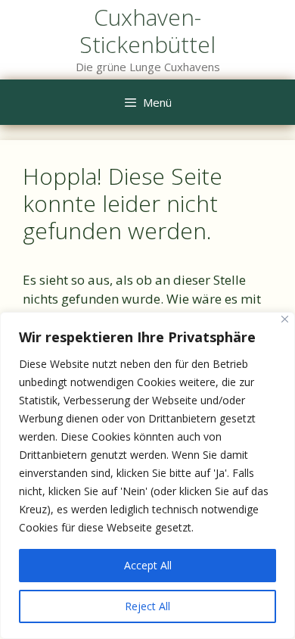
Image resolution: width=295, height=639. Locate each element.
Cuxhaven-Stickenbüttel (147, 31)
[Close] (284, 319)
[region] (147, 475)
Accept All (148, 565)
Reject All (147, 606)
